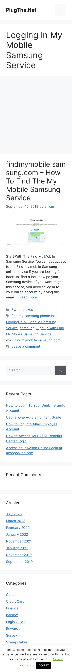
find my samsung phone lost (34, 316)
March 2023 (15, 521)
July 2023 (14, 514)
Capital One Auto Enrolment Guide (33, 417)
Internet (12, 615)
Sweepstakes (22, 310)
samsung (27, 328)
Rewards (13, 629)
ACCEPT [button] (44, 665)
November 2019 (19, 555)
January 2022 (17, 534)
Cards (11, 595)
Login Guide (15, 622)
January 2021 (17, 548)
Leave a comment (25, 346)
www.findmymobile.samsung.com (33, 340)
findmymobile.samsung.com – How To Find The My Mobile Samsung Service (36, 181)
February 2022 (17, 528)
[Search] (60, 370)
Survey (11, 635)
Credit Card (15, 601)
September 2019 (19, 562)
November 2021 (19, 541)
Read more (28, 297)
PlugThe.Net (21, 10)
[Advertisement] (36, 116)
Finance (12, 608)
